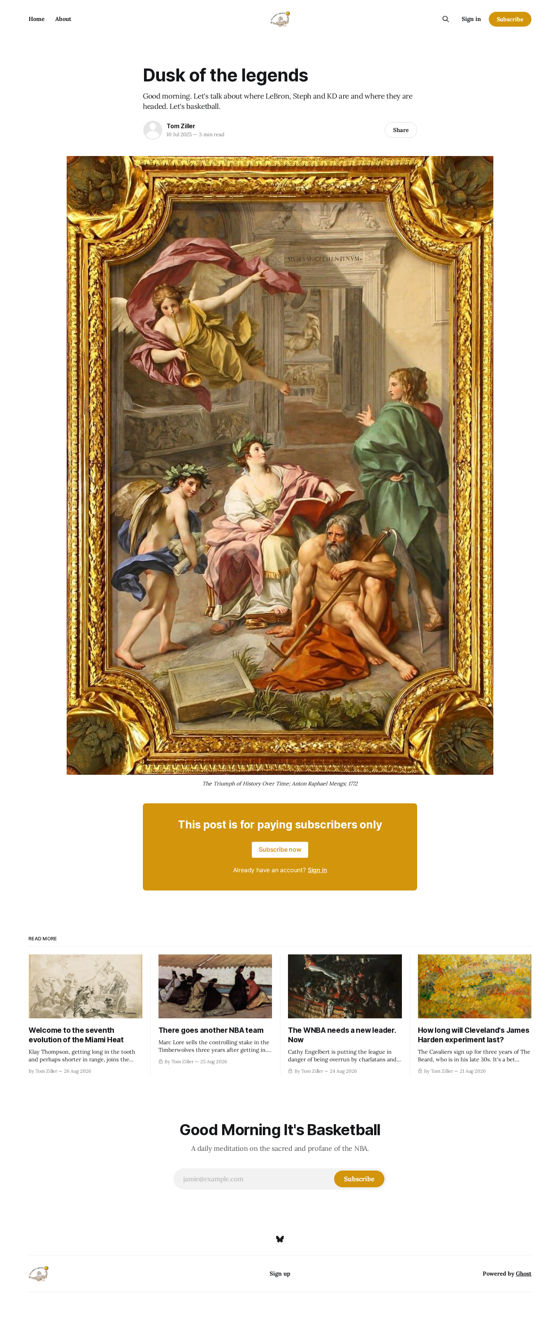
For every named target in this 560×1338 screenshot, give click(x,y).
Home (37, 18)
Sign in (471, 18)
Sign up (280, 1273)
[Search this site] (446, 19)
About (63, 18)
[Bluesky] (280, 1239)
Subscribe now (280, 849)
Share (401, 130)
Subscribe (510, 19)
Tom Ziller (180, 126)
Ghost (523, 1273)
